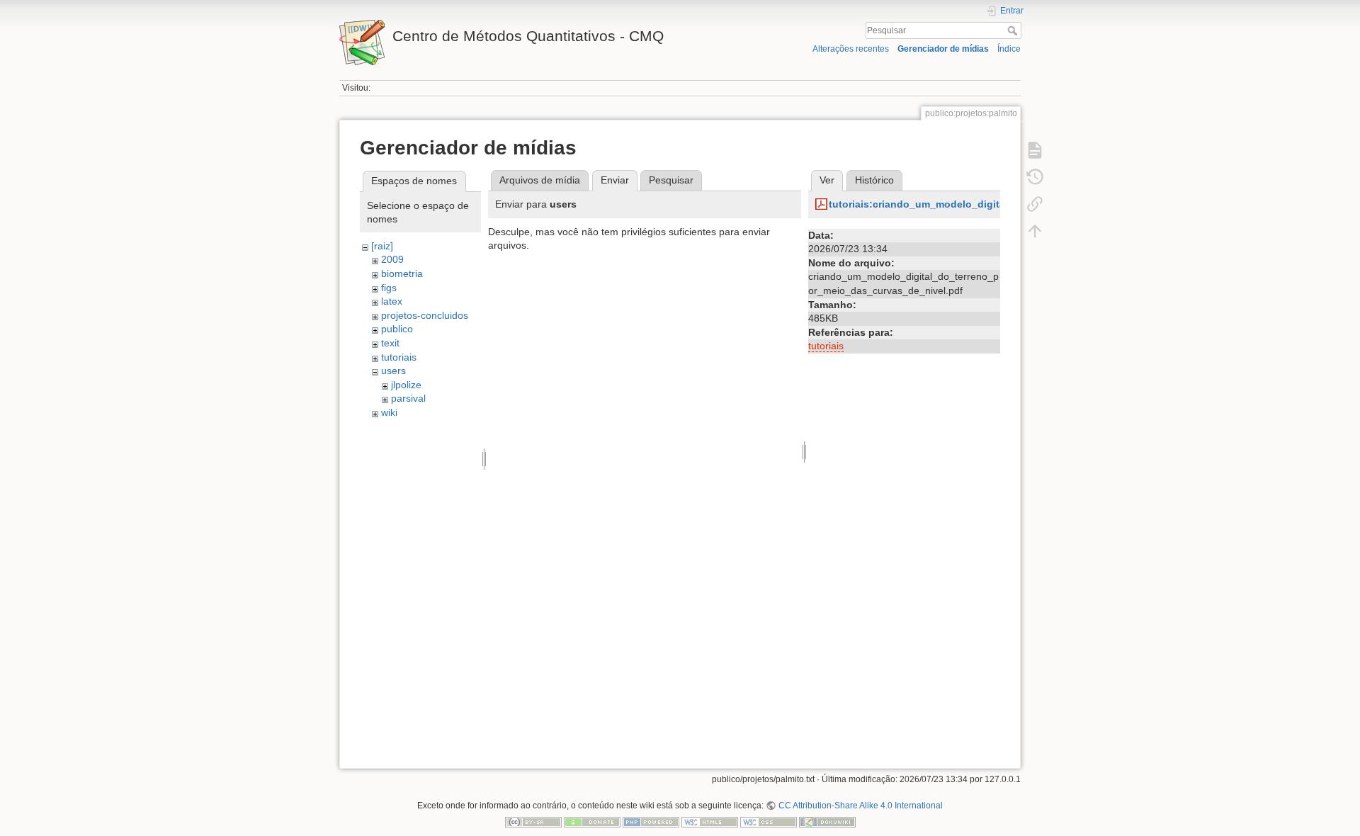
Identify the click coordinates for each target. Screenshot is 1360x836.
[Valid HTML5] (709, 822)
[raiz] (382, 246)
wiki (389, 412)
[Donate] (592, 822)
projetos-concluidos (424, 315)
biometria (402, 273)
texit (390, 343)
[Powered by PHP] (651, 822)
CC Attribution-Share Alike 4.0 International (860, 805)
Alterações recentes (850, 49)
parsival (408, 398)
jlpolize (406, 384)
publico (397, 328)
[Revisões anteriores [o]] (1035, 177)
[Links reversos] (1035, 204)
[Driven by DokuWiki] (827, 822)
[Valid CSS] (768, 822)
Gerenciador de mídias (943, 49)
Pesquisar (1014, 30)
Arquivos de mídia (539, 180)
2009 (392, 259)
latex (391, 301)
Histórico (874, 180)
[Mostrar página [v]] (1035, 150)
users (393, 370)
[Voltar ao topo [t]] (1035, 231)
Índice (1009, 49)
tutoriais (398, 357)
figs (389, 287)
